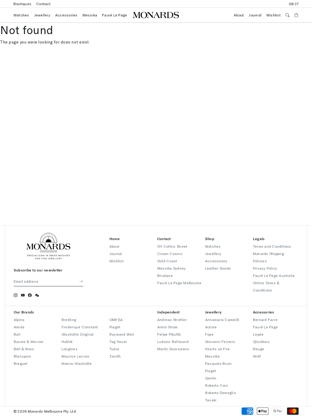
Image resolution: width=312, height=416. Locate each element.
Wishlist (273, 15)
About (239, 15)
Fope (209, 334)
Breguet (21, 363)
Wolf (257, 356)
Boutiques (22, 4)
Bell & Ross (24, 349)
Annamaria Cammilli (222, 319)
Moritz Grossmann (173, 349)
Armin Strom (167, 327)
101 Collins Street (172, 246)
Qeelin (210, 378)
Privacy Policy (265, 268)
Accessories (66, 15)
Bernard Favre (265, 319)
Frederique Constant (80, 327)
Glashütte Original (78, 334)
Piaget (114, 327)
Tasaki (210, 400)
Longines (70, 349)
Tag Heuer (118, 341)
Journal (255, 15)
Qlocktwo (261, 341)
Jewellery (42, 15)
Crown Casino (169, 253)
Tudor (114, 349)
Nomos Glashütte (77, 363)
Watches (21, 15)
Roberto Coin (216, 385)
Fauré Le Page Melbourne (179, 283)
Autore (211, 327)
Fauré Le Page (114, 15)
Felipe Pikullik (169, 334)
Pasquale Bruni (218, 363)
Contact (43, 4)
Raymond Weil (121, 334)
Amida (19, 327)
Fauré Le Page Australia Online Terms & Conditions (274, 282)
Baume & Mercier (29, 341)
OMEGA (116, 319)
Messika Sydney (171, 268)
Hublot (67, 341)
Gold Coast (167, 261)
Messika (90, 15)
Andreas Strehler (172, 319)
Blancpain (22, 356)
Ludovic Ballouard (173, 341)
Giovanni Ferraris (220, 341)
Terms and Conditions (272, 246)
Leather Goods (218, 268)
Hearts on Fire (217, 349)
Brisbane (165, 275)
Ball (17, 334)
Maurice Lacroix (76, 356)
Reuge (258, 349)
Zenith (115, 356)
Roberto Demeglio (220, 392)
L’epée (258, 334)
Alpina (19, 319)
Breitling (69, 319)
